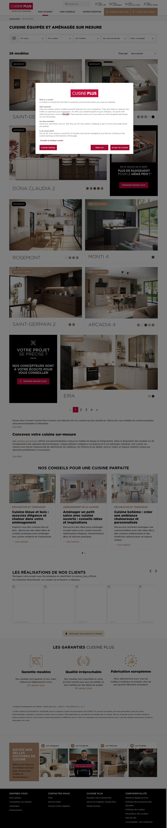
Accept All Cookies (120, 147)
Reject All (100, 147)
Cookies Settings (48, 147)
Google (66, 114)
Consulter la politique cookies (51, 140)
